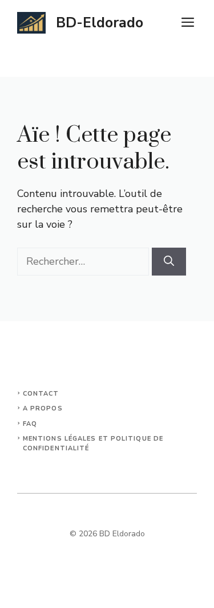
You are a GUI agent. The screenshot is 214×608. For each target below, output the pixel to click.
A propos (43, 408)
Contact (41, 393)
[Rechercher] (169, 262)
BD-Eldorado (99, 22)
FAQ (30, 424)
